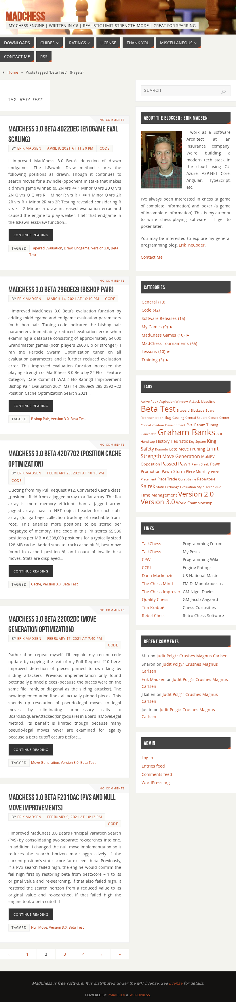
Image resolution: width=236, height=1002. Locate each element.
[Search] (223, 92)
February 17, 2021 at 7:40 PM (74, 638)
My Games (155, 326)
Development (175, 425)
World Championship (194, 502)
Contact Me (152, 257)
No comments (112, 120)
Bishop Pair (40, 418)
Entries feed (153, 766)
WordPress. (140, 995)
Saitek (148, 486)
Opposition (150, 464)
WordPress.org (156, 782)
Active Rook (149, 402)
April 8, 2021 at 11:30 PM (70, 148)
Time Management (159, 495)
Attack (194, 401)
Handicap (148, 442)
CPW (146, 559)
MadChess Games (163, 335)
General (153, 302)
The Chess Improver (161, 591)
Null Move (39, 927)
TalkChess (151, 543)
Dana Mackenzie (158, 575)
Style (200, 487)
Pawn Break (200, 464)
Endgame (82, 248)
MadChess (25, 16)
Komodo (161, 449)
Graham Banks (186, 432)
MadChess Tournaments (169, 343)
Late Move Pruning (187, 449)
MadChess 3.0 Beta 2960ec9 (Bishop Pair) (61, 289)
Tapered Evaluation (46, 248)
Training (153, 359)
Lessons (153, 351)
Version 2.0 (196, 494)
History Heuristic (172, 441)
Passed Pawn (175, 463)
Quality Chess (155, 599)
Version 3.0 (100, 248)
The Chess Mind (157, 583)
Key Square (197, 442)
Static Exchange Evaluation (176, 487)
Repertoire (206, 479)
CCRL (147, 567)
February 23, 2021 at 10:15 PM (75, 473)
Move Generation (45, 762)
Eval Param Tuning (202, 424)
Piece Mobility (198, 471)
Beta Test (78, 418)
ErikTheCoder (192, 245)
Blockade (197, 411)
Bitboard (183, 411)
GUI (219, 434)
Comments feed (157, 774)
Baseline (208, 401)
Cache (36, 584)
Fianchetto (149, 434)
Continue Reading (31, 235)
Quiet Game (187, 479)
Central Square (196, 418)
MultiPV (208, 456)
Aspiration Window (173, 402)
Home (12, 72)
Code (105, 148)
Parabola (116, 995)
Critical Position (152, 425)
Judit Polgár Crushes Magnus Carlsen (192, 656)
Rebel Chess (153, 615)
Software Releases (163, 318)
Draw (68, 248)
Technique (213, 487)
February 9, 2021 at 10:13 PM (74, 816)
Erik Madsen (29, 148)
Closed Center (218, 418)
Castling (178, 418)
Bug (168, 417)
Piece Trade (167, 479)
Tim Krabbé (153, 607)
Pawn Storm (173, 471)
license (175, 983)
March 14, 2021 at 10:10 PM (73, 298)
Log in (147, 757)
